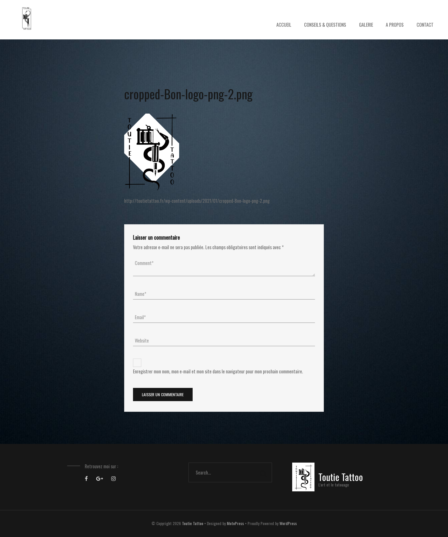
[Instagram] (113, 478)
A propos (395, 24)
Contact (425, 24)
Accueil (283, 24)
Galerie (366, 24)
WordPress (288, 523)
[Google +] (99, 478)
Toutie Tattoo (192, 523)
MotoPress (235, 523)
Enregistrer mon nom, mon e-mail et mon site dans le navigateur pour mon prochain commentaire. (218, 371)
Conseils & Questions (325, 24)
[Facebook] (86, 478)
